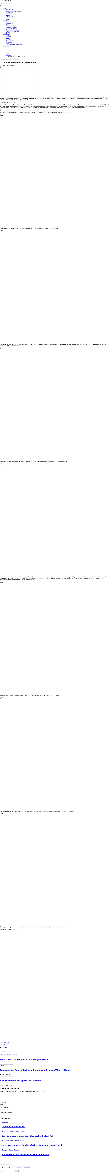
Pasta (7, 24)
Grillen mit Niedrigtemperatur (13, 11)
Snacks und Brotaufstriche (13, 30)
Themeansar (27, 1167)
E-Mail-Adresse (4, 1107)
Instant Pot (17, 1131)
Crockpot (4, 1131)
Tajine (7, 19)
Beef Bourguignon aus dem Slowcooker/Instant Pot (27, 1136)
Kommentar (3, 1102)
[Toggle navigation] (0, 2)
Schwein (8, 36)
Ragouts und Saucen (11, 27)
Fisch (7, 43)
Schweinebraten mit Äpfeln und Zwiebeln (20, 1081)
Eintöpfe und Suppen (11, 26)
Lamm (7, 38)
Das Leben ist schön (5, 3)
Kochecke (5, 20)
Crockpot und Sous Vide (12, 31)
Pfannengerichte (10, 21)
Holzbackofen (9, 16)
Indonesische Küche (6, 59)
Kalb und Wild (10, 40)
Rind (7, 35)
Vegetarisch (9, 42)
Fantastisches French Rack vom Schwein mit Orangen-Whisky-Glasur (35, 1070)
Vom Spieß (9, 13)
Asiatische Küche (10, 28)
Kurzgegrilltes (9, 9)
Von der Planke (10, 12)
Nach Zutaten (6, 34)
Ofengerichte (9, 23)
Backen (8, 32)
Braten (8, 15)
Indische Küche (14, 1140)
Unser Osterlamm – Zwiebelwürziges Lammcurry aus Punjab (32, 1145)
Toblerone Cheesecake (13, 1126)
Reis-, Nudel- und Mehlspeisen (14, 44)
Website (2, 1110)
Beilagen (3, 1054)
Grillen (5, 8)
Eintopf (11, 1131)
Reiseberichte (6, 46)
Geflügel (8, 39)
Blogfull (19, 1167)
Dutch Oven (9, 17)
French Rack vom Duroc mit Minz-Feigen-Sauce (24, 1059)
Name (2, 1104)
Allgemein (5, 1122)
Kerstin (4, 65)
